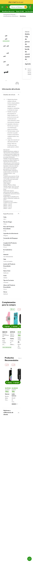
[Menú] (2, 7)
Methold (27, 31)
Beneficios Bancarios (8, 11)
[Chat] (29, 559)
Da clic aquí (19, 2)
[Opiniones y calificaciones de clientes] (19, 412)
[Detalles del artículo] (19, 94)
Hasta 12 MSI (20, 11)
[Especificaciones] (19, 213)
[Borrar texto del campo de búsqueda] (23, 7)
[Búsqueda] (25, 7)
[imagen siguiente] (6, 80)
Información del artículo (11, 89)
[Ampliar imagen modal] (17, 83)
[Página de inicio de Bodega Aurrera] (6, 7)
